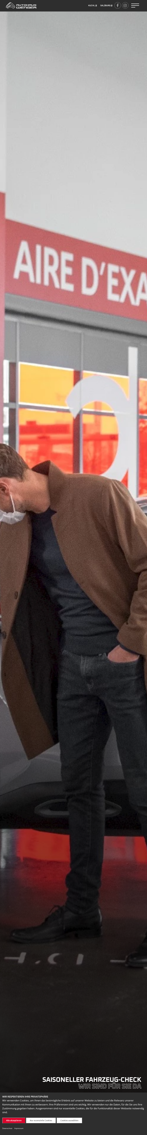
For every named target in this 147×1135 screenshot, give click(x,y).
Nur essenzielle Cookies (41, 1121)
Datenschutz (7, 1128)
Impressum (18, 1128)
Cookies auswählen (69, 1121)
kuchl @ (92, 6)
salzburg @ (106, 6)
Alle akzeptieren (14, 1121)
